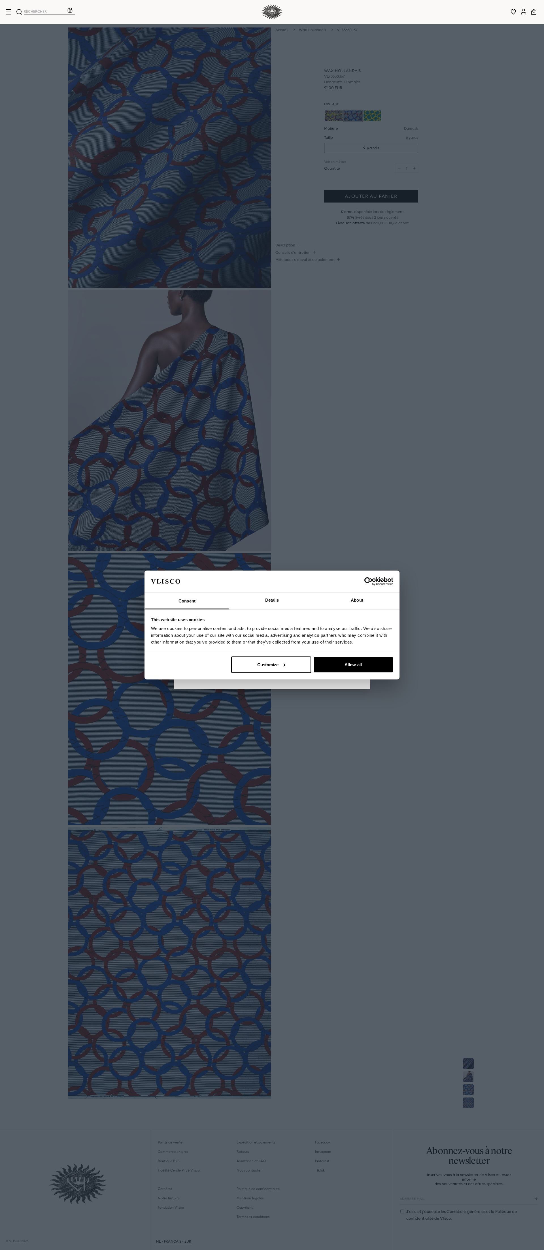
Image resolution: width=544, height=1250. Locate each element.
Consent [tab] (187, 601)
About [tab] (357, 600)
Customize (268, 664)
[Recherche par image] (70, 11)
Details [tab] (272, 600)
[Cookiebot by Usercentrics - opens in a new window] (368, 581)
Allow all (353, 664)
